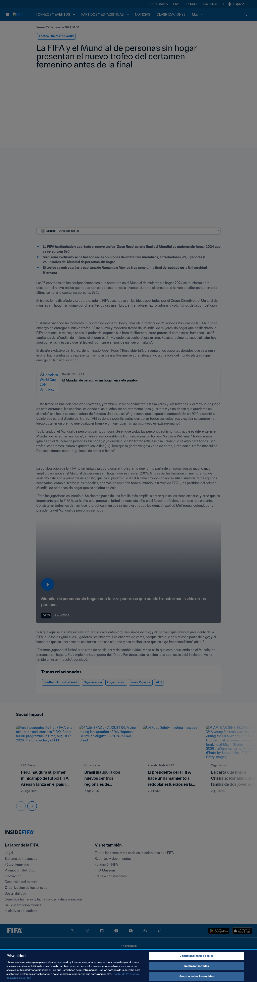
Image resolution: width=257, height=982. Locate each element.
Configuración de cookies (196, 955)
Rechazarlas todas (196, 966)
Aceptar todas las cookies (196, 976)
